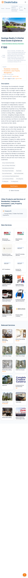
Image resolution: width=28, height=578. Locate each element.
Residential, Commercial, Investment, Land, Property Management (12, 70)
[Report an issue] (24, 574)
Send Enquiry (14, 186)
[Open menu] (25, 2)
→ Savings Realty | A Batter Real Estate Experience (13, 214)
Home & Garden (21, 8)
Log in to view (15, 76)
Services (8, 8)
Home (2, 8)
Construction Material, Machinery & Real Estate (15, 8)
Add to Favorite (15, 190)
